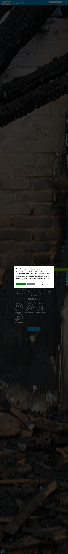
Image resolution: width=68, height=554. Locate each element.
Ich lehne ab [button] (31, 284)
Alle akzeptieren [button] (21, 284)
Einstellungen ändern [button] (42, 284)
